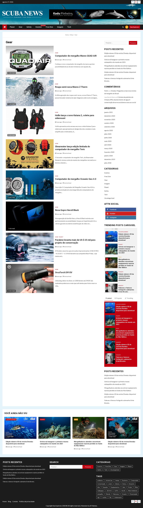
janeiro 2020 (108, 156)
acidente (100, 480)
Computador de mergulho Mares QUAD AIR (76, 56)
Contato (15, 501)
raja (98, 497)
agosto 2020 (108, 130)
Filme (136, 487)
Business (125, 480)
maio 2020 (107, 141)
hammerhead (67, 59)
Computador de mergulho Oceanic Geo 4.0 (75, 179)
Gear (20, 27)
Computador (134, 480)
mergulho (100, 494)
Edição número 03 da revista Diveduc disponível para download (126, 237)
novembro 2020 (109, 119)
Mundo (108, 494)
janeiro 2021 (108, 112)
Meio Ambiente (132, 490)
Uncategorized (109, 198)
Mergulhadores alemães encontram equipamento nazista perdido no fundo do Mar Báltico (126, 263)
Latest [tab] (109, 298)
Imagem (60, 27)
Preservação (133, 494)
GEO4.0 (109, 490)
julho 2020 (107, 134)
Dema (124, 484)
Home (4, 501)
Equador (105, 487)
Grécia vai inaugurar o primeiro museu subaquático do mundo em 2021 (126, 250)
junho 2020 (108, 137)
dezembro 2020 (109, 116)
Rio (110, 497)
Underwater (118, 497)
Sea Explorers (134, 27)
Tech (69, 27)
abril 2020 (107, 145)
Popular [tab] (119, 298)
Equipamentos (115, 487)
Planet (12, 27)
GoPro (116, 490)
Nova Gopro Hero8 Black (67, 210)
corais (110, 484)
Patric (106, 91)
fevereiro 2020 (109, 152)
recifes (104, 497)
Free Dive (49, 27)
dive (98, 487)
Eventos (39, 27)
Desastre (131, 484)
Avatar (117, 480)
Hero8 (123, 490)
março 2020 (108, 148)
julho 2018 (107, 163)
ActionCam (109, 480)
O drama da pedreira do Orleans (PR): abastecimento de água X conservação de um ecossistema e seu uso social (120, 99)
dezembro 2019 (109, 159)
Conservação (101, 484)
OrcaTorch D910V (63, 272)
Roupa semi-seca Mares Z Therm (71, 87)
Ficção (130, 487)
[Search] (123, 27)
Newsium (84, 506)
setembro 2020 (109, 127)
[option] (120, 237)
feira (123, 487)
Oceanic (124, 494)
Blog (9, 501)
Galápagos (100, 490)
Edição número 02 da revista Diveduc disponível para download (126, 277)
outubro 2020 (109, 123)
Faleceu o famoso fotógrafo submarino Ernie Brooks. (126, 290)
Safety (29, 27)
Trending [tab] (129, 298)
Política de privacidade (26, 501)
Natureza (116, 494)
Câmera (117, 484)
